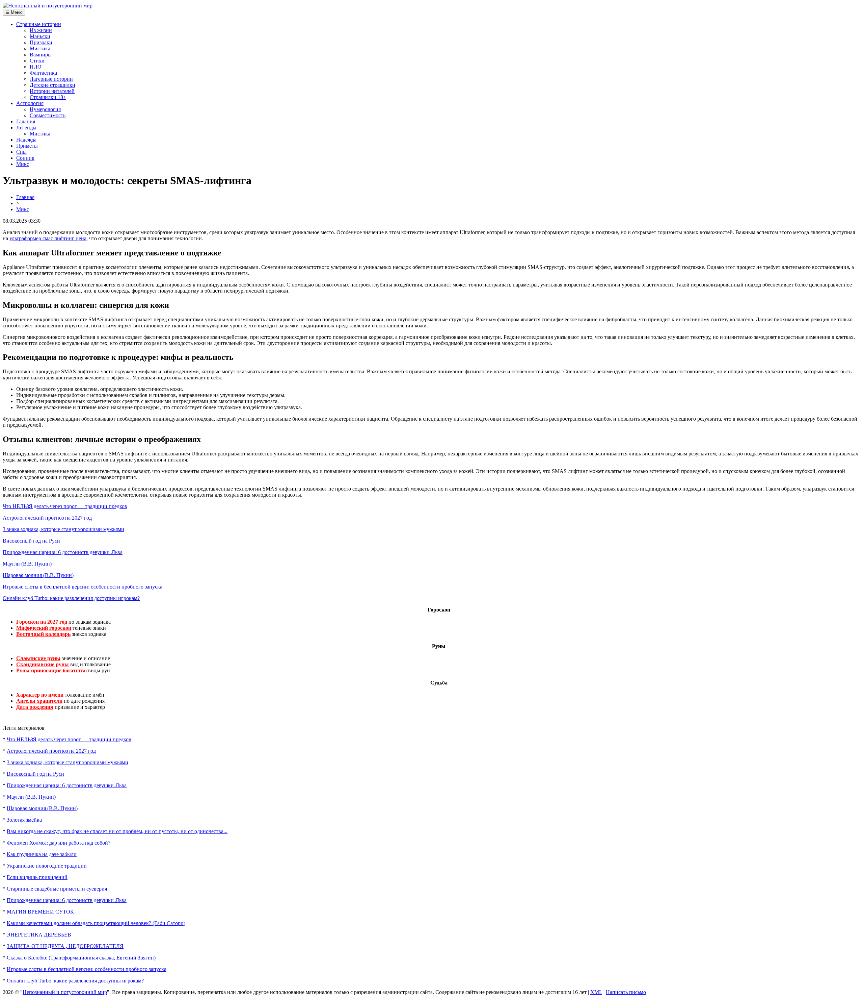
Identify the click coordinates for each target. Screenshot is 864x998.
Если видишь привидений (37, 877)
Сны (21, 152)
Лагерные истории (51, 79)
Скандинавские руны (42, 664)
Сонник (25, 158)
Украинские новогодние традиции (47, 866)
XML (596, 992)
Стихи (37, 61)
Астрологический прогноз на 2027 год (47, 518)
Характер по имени (39, 695)
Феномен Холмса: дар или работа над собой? (58, 843)
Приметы (27, 146)
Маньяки (40, 36)
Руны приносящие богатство (51, 670)
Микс (22, 164)
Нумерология (45, 109)
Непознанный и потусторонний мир (65, 992)
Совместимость (47, 115)
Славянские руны (38, 658)
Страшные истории (38, 24)
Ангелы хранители (39, 701)
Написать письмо (626, 992)
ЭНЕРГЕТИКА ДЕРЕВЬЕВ (39, 935)
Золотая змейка (24, 820)
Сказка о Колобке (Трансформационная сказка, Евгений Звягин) (81, 957)
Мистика (40, 48)
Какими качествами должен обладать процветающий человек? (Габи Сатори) (96, 923)
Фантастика (43, 73)
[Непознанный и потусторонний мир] (47, 5)
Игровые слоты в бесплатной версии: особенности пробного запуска (82, 587)
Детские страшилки (52, 85)
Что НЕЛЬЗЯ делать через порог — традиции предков (65, 506)
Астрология (30, 103)
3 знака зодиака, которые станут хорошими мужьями (63, 529)
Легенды (26, 127)
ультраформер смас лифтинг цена (47, 238)
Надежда (26, 140)
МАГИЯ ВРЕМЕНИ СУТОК (40, 912)
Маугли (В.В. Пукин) (27, 564)
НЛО (36, 67)
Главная (25, 197)
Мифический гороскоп (43, 628)
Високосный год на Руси (31, 541)
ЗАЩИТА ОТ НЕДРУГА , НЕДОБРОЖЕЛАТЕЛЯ (65, 946)
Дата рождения (34, 707)
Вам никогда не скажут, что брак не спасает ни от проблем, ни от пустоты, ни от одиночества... (117, 831)
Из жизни (41, 30)
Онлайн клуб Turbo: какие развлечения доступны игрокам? (71, 598)
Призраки (41, 42)
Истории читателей (52, 91)
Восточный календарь (43, 634)
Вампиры (41, 54)
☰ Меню (14, 12)
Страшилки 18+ (48, 97)
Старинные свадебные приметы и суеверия (57, 889)
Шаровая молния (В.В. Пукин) (38, 575)
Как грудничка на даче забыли (42, 854)
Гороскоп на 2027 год (41, 622)
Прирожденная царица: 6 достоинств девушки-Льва (63, 552)
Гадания (25, 121)
